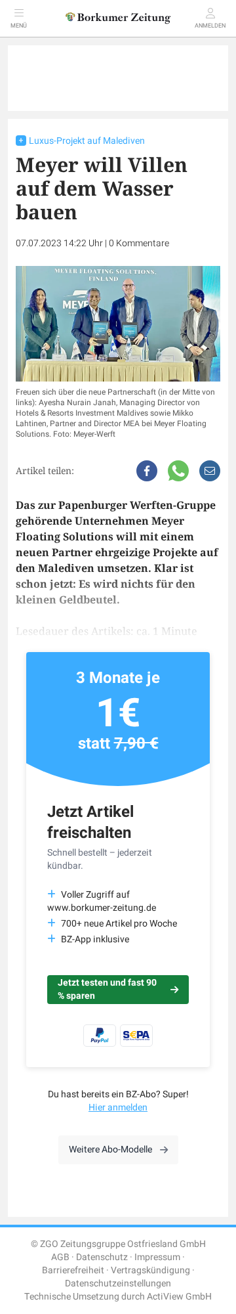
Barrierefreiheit (73, 1270)
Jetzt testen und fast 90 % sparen (107, 989)
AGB (60, 1257)
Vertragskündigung (150, 1270)
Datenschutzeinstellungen (118, 1283)
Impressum (157, 1257)
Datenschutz (102, 1257)
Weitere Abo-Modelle (110, 1149)
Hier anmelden (118, 1107)
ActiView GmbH (179, 1296)
